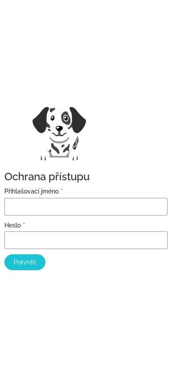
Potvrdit (25, 262)
